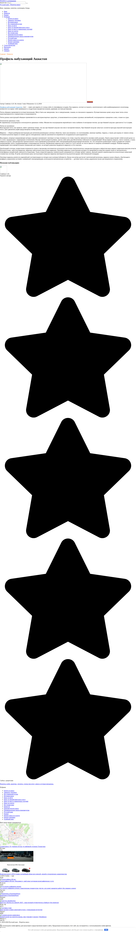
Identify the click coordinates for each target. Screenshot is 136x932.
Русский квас (12, 38)
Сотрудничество (9, 45)
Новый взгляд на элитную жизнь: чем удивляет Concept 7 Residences (23, 917)
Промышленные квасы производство (20, 36)
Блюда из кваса (13, 18)
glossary (6, 49)
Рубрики (7, 17)
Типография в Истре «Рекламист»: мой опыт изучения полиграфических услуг (27, 881)
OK (106, 930)
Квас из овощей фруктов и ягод (18, 27)
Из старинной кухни (15, 24)
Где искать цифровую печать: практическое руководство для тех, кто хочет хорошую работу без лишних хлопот (38, 888)
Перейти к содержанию (8, 1)
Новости (7, 13)
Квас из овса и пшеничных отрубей (20, 29)
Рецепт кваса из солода (16, 40)
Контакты (7, 47)
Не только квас (13, 33)
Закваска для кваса (14, 20)
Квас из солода (13, 31)
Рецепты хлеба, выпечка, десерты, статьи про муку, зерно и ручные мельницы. (27, 784)
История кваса (13, 22)
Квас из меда (12, 26)
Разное (6, 15)
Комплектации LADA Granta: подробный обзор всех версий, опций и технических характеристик (33, 874)
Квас (5, 11)
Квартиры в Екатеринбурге (9, 895)
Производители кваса (15, 34)
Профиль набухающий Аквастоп (11, 107)
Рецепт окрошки (13, 42)
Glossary (7, 50)
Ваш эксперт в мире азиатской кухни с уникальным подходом (21, 910)
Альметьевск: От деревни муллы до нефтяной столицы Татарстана (22, 846)
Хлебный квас (13, 43)
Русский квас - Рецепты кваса (10, 5)
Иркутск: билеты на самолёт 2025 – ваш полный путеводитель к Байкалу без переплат (29, 902)
